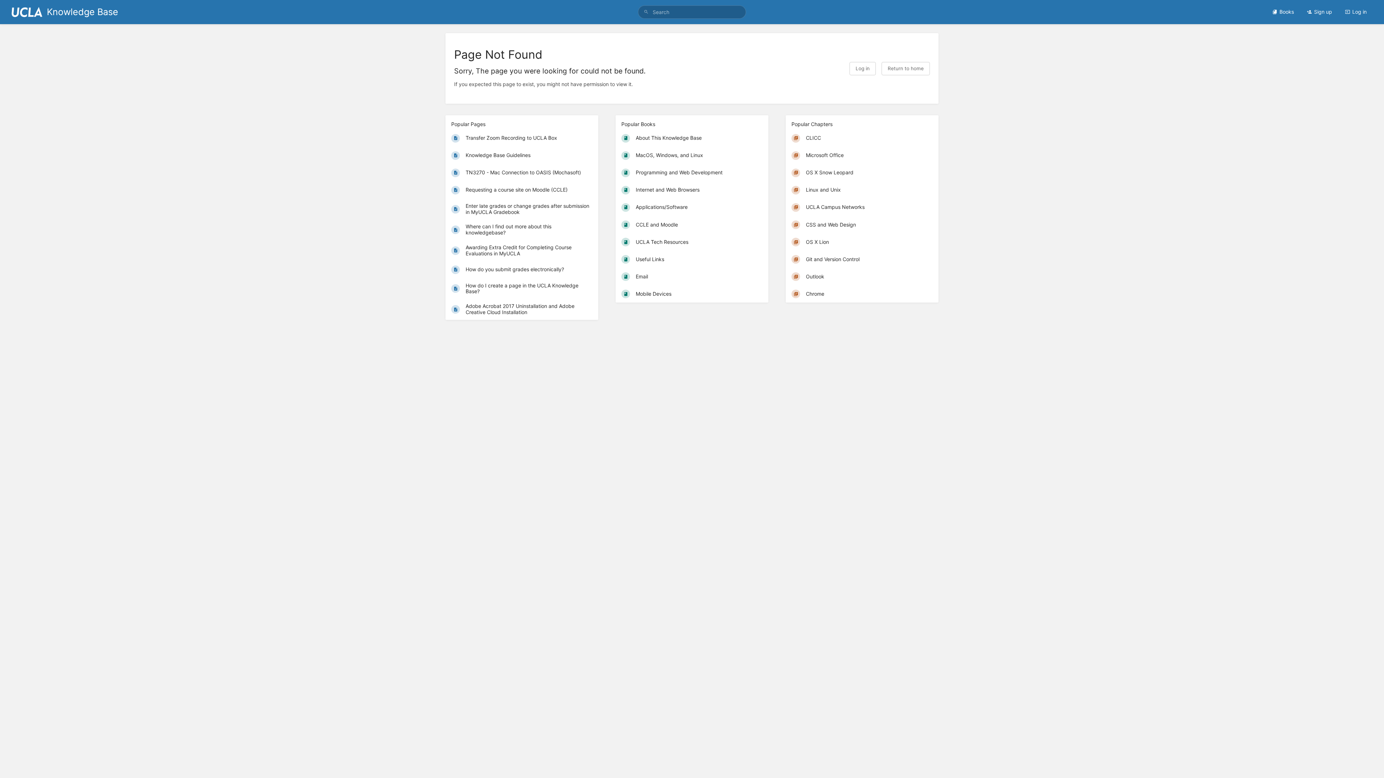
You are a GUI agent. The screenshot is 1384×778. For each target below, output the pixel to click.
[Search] (646, 12)
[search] (692, 12)
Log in (1359, 12)
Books (1286, 12)
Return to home (906, 68)
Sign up (1323, 12)
